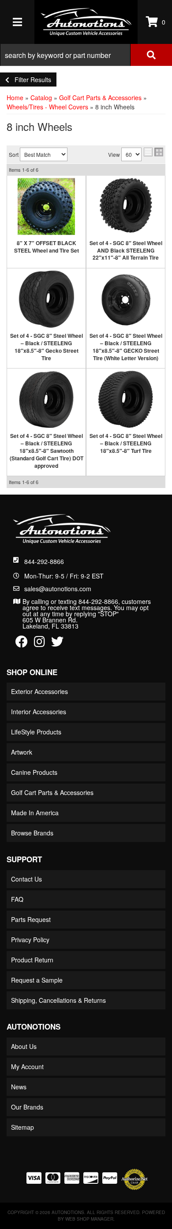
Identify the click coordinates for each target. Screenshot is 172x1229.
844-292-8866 (44, 561)
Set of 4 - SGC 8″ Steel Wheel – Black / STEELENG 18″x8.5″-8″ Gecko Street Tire (46, 346)
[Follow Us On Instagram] (39, 643)
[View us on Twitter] (57, 643)
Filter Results (30, 79)
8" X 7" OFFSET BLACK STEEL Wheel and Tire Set (46, 246)
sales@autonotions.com (57, 589)
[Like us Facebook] (21, 643)
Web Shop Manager (89, 1219)
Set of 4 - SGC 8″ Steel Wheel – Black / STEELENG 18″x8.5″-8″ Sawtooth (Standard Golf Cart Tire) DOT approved (46, 450)
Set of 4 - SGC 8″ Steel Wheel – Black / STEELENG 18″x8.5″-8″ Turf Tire (126, 443)
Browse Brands (32, 832)
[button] (86, 55)
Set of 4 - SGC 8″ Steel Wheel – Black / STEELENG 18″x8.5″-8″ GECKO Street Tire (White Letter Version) (126, 346)
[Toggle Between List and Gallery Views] (153, 152)
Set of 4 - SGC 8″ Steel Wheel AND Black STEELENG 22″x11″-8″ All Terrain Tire (126, 250)
